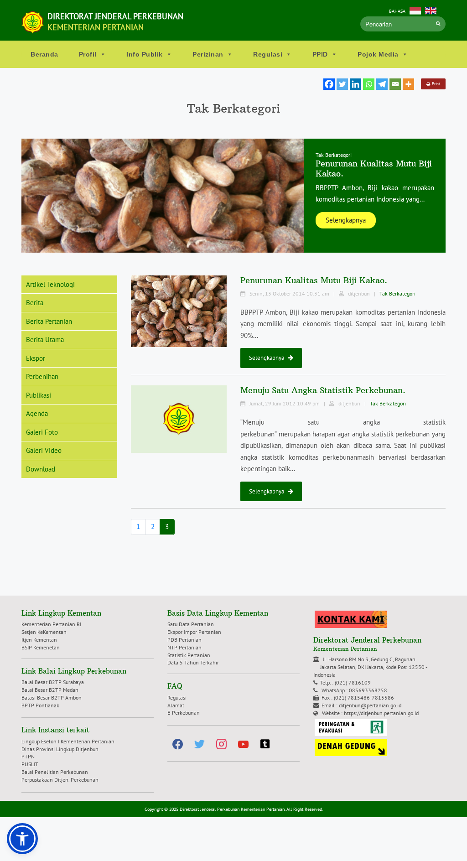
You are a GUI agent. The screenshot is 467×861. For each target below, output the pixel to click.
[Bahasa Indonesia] (415, 10)
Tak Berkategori (397, 293)
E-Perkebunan (183, 712)
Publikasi (38, 395)
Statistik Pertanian (188, 655)
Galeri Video (44, 450)
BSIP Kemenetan (40, 647)
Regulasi (267, 54)
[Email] (395, 84)
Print (435, 83)
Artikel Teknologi (50, 284)
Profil (88, 54)
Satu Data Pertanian (190, 624)
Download (40, 469)
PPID (320, 54)
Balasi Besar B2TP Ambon (51, 697)
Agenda (37, 413)
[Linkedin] (355, 84)
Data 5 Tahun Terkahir (193, 662)
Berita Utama (45, 339)
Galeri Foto (42, 432)
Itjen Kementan (39, 639)
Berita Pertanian (49, 321)
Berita (34, 302)
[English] (430, 10)
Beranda (44, 54)
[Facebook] (329, 84)
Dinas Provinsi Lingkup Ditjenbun (60, 749)
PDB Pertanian (184, 639)
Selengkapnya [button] (346, 220)
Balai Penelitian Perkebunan (54, 771)
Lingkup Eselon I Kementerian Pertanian (67, 741)
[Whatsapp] (368, 84)
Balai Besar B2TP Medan (49, 689)
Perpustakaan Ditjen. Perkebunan (60, 779)
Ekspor (35, 358)
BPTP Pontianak (40, 705)
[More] (408, 84)
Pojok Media (378, 54)
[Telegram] (382, 84)
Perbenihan (42, 376)
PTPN (28, 756)
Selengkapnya (268, 358)
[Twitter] (342, 84)
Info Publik (144, 54)
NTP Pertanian (184, 647)
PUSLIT (29, 764)
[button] (22, 838)
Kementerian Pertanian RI (51, 624)
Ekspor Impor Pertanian (194, 631)
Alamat (175, 705)
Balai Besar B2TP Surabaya (52, 682)
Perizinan (207, 54)
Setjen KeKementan (44, 631)
